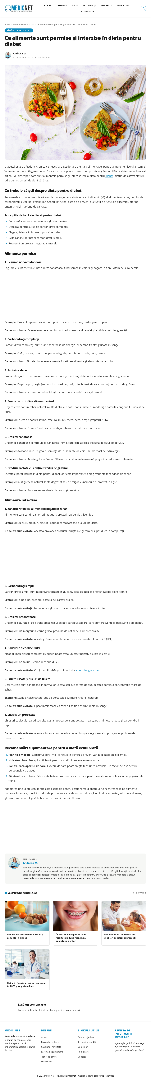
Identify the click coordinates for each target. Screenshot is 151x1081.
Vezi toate (139, 893)
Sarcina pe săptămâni (52, 1051)
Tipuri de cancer (49, 1056)
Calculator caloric (50, 1041)
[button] (143, 8)
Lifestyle (106, 5)
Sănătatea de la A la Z (23, 24)
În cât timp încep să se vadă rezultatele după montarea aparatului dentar (71, 937)
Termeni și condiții (87, 1041)
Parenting (123, 5)
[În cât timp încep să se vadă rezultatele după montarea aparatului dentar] (75, 916)
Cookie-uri (83, 1046)
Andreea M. (19, 53)
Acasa (47, 5)
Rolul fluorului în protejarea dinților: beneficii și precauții (120, 936)
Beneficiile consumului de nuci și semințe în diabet (25, 936)
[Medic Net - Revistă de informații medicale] (19, 8)
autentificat (39, 1010)
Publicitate (83, 1051)
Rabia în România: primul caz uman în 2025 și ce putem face (26, 984)
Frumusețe (89, 5)
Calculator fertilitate (51, 1046)
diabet (109, 176)
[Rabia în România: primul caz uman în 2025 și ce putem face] (27, 964)
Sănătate (61, 5)
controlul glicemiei (87, 670)
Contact (82, 1056)
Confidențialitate (86, 1037)
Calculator (87, 11)
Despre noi (46, 1061)
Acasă (7, 24)
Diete (75, 5)
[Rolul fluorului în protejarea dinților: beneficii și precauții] (124, 916)
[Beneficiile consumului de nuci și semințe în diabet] (27, 916)
